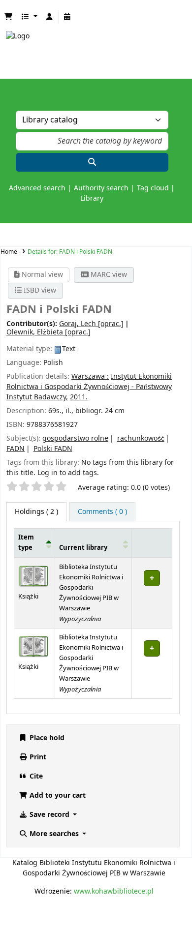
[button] (8, 17)
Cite (35, 776)
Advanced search (37, 188)
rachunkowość (140, 438)
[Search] (92, 162)
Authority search (101, 188)
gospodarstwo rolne (75, 438)
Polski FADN (52, 449)
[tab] (102, 511)
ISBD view (39, 290)
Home (8, 251)
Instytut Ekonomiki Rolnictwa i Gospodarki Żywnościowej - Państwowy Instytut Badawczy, (89, 386)
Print (37, 757)
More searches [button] (54, 834)
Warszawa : (90, 376)
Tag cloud (153, 188)
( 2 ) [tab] (36, 512)
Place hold (46, 738)
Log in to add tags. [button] (68, 473)
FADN (15, 449)
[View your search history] (67, 17)
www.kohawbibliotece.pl (114, 891)
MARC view (108, 275)
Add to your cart (57, 795)
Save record (49, 815)
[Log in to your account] (49, 17)
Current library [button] (83, 547)
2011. (79, 397)
